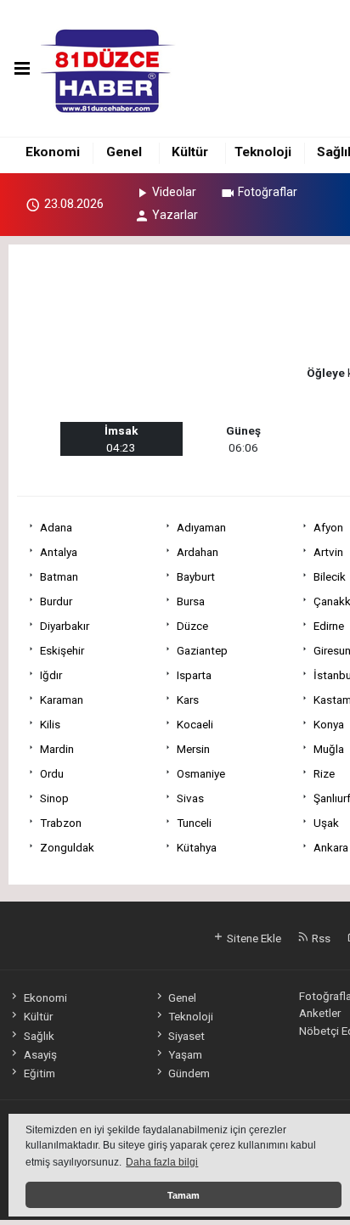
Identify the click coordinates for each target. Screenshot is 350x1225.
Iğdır (51, 675)
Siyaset (186, 1035)
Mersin (193, 749)
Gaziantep (202, 650)
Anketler (320, 1013)
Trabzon (61, 822)
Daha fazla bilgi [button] (162, 1162)
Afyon (328, 527)
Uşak (326, 822)
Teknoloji (262, 152)
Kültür (190, 152)
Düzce (192, 625)
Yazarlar (175, 215)
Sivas (190, 798)
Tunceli (194, 822)
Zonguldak (67, 847)
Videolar (174, 192)
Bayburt (196, 576)
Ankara (330, 847)
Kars (188, 699)
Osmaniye (201, 773)
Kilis (50, 724)
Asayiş (40, 1054)
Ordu (52, 773)
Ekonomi (52, 152)
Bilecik (329, 576)
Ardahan (197, 552)
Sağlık (39, 1035)
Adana (56, 527)
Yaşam (185, 1054)
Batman (59, 576)
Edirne (328, 625)
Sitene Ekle (252, 938)
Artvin (328, 552)
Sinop (54, 798)
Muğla (328, 749)
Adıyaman (201, 527)
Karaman (61, 699)
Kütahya (197, 847)
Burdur (56, 601)
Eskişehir (62, 650)
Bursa (191, 601)
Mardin (57, 749)
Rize (324, 773)
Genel (124, 152)
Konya (328, 724)
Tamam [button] (183, 1195)
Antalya (58, 552)
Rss (319, 938)
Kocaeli (195, 724)
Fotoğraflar (267, 192)
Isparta (194, 675)
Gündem (189, 1073)
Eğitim (39, 1073)
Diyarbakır (64, 625)
